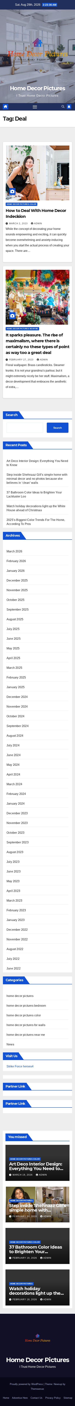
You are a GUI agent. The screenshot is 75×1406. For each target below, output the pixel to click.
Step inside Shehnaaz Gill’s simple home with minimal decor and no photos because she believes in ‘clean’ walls (37, 478)
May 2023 (13, 881)
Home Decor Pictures (37, 88)
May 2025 (13, 648)
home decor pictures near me (22, 329)
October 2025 (15, 599)
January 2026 (16, 570)
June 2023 (14, 871)
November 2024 (17, 706)
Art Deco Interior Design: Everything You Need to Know (35, 1168)
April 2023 (13, 890)
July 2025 (13, 629)
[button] (63, 106)
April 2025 (13, 658)
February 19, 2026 (25, 1258)
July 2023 (13, 861)
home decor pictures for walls (26, 1025)
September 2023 (18, 842)
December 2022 (17, 929)
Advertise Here (20, 1397)
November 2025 (17, 590)
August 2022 (15, 949)
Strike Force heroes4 (20, 1066)
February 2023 (16, 910)
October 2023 (15, 832)
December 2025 (17, 580)
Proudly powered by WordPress (27, 1384)
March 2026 (14, 551)
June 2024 (14, 755)
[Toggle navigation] (35, 106)
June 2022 (14, 968)
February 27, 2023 (21, 359)
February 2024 (16, 793)
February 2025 (16, 677)
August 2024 (15, 735)
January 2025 (16, 687)
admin (38, 223)
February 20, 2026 (25, 1216)
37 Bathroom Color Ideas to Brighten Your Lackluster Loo (35, 1251)
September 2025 (18, 609)
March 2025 (14, 667)
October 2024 (15, 716)
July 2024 (13, 745)
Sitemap (68, 1397)
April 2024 (13, 774)
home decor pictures (20, 995)
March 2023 (14, 900)
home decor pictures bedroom (26, 1005)
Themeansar (37, 1389)
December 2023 (17, 813)
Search (12, 415)
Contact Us (36, 1397)
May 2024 (13, 764)
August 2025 (15, 619)
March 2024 (14, 784)
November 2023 (17, 823)
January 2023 (16, 920)
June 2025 (14, 638)
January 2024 (16, 803)
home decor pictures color (21, 204)
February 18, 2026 (25, 1299)
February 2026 (16, 561)
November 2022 (17, 939)
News (10, 1044)
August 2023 (15, 852)
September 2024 (18, 726)
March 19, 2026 (23, 1175)
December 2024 (17, 696)
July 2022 (13, 958)
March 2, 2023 (18, 223)
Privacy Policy (53, 1397)
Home (6, 1397)
